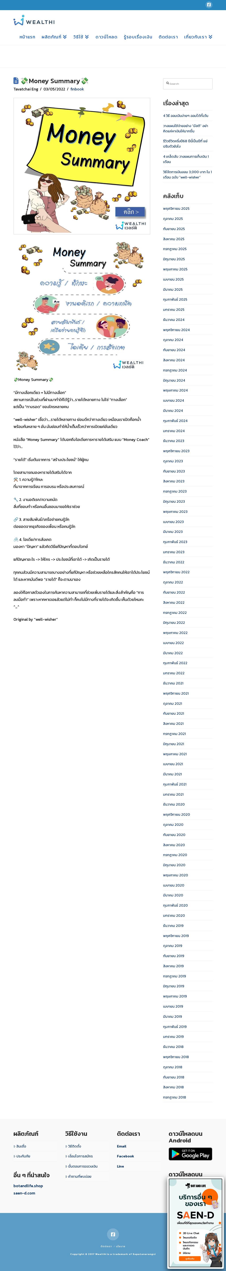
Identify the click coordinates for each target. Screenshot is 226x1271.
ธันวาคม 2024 (173, 319)
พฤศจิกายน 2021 (176, 693)
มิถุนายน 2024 (174, 380)
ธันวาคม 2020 (174, 804)
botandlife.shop (28, 1186)
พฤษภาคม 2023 (175, 511)
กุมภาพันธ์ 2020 (175, 905)
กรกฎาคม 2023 (175, 491)
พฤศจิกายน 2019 (176, 935)
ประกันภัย (23, 1156)
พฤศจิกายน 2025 (176, 208)
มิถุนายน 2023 (174, 501)
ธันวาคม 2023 (173, 440)
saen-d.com (24, 1193)
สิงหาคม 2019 (173, 966)
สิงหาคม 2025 (173, 239)
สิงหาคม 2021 (173, 723)
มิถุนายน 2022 (174, 622)
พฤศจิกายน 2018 (176, 1056)
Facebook (125, 1156)
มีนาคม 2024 (173, 410)
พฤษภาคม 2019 (175, 996)
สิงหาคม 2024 (174, 360)
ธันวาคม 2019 (173, 925)
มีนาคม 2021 (172, 774)
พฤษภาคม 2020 (175, 875)
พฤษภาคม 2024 (175, 390)
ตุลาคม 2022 (173, 582)
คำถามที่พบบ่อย (79, 1176)
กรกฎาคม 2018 (174, 1097)
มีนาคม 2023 (173, 531)
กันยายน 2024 (174, 349)
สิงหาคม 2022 (174, 602)
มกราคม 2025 (173, 309)
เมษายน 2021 (173, 764)
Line (120, 1166)
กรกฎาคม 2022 (175, 612)
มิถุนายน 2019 (173, 986)
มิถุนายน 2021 (173, 743)
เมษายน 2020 (173, 885)
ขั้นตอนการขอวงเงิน (83, 1166)
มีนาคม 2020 (173, 895)
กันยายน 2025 (174, 228)
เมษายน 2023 (173, 521)
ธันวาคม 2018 (173, 1046)
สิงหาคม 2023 (174, 481)
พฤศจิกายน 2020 (176, 814)
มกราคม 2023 (174, 552)
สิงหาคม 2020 (174, 844)
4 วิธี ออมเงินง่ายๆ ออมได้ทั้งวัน (185, 115)
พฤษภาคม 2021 (175, 754)
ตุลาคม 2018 (172, 1067)
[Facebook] (209, 4)
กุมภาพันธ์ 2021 (174, 784)
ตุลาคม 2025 (173, 218)
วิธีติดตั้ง (74, 1146)
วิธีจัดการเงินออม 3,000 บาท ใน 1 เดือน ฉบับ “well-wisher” (187, 174)
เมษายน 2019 (173, 1006)
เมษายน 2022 (173, 642)
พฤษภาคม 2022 (175, 632)
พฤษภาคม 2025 (175, 269)
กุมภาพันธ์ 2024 (175, 420)
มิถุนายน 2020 (174, 865)
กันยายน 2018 (173, 1077)
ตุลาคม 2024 (173, 339)
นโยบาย (120, 1246)
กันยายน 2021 (173, 713)
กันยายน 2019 (173, 955)
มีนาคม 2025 (173, 289)
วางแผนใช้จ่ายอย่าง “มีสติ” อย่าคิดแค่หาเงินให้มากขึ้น (185, 128)
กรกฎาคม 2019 (174, 976)
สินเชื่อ (21, 1146)
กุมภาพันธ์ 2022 (175, 662)
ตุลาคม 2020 (173, 824)
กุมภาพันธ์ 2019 (174, 1026)
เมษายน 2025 (173, 279)
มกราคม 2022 (174, 673)
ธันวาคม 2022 (173, 562)
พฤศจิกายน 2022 (176, 572)
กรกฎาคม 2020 (175, 854)
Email (121, 1146)
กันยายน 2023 (174, 471)
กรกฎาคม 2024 (175, 370)
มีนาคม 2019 (172, 1016)
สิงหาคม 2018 (173, 1087)
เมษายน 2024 (173, 400)
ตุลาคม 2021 (172, 703)
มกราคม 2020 (174, 915)
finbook (77, 89)
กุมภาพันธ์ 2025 (175, 299)
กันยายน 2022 (174, 592)
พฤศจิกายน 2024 (176, 329)
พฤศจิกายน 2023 (176, 451)
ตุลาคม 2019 (172, 945)
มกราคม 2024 (174, 430)
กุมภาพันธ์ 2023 (175, 541)
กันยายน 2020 (174, 834)
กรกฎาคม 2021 (174, 733)
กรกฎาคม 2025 (174, 248)
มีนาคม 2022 (173, 653)
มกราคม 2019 (173, 1036)
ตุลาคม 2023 (173, 461)
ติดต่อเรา (106, 1246)
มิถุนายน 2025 (174, 259)
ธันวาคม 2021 (173, 683)
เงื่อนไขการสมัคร (80, 1156)
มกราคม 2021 (173, 794)
